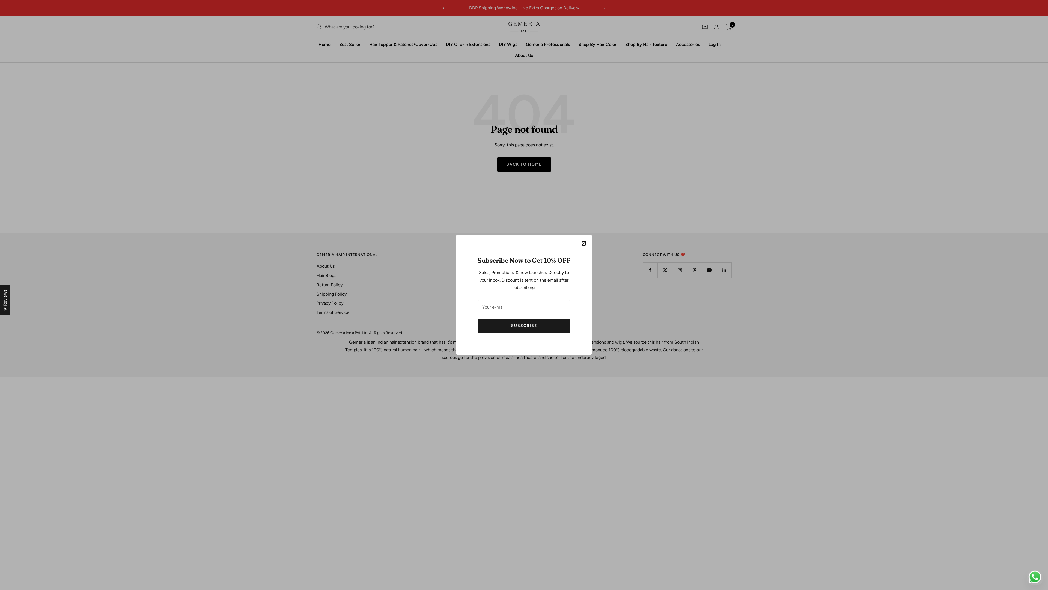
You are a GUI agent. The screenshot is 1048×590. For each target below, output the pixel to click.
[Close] (584, 243)
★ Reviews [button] (5, 300)
